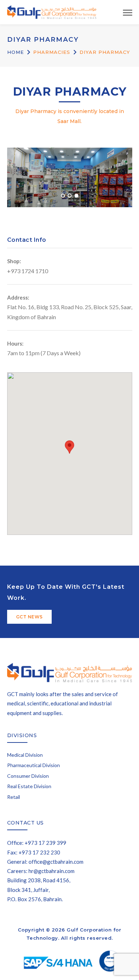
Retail (13, 797)
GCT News (29, 616)
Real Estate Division (29, 786)
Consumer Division (28, 776)
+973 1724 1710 (27, 270)
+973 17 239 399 (45, 842)
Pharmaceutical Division (33, 765)
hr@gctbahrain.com (51, 871)
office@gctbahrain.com (56, 861)
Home (15, 52)
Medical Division (25, 755)
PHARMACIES (51, 52)
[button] (69, 447)
